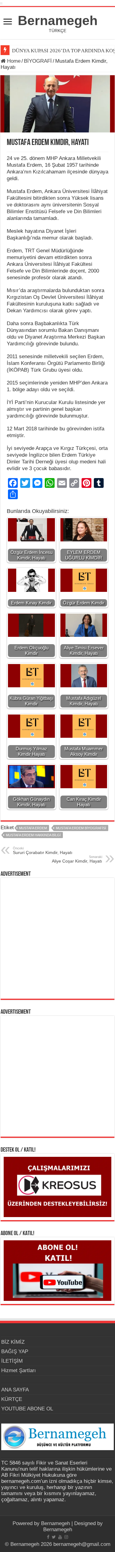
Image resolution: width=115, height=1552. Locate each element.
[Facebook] (48, 1537)
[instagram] (66, 1537)
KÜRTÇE (11, 1399)
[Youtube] (60, 1537)
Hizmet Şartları (18, 1370)
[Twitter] (53, 1537)
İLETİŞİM (12, 1361)
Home (13, 61)
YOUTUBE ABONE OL (27, 1409)
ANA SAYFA (15, 1390)
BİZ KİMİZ (13, 1342)
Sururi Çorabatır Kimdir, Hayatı (42, 850)
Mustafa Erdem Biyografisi (81, 828)
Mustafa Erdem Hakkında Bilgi (33, 835)
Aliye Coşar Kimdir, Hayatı (77, 859)
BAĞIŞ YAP (14, 1351)
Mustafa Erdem (33, 828)
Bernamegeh (58, 20)
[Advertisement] (57, 938)
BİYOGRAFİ (38, 61)
